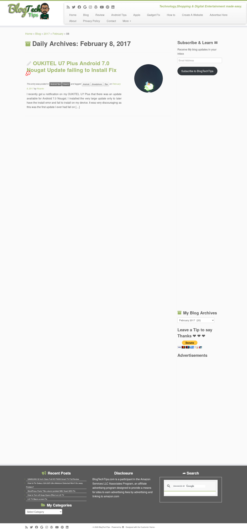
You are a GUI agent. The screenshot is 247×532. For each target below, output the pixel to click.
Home (72, 15)
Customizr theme (148, 527)
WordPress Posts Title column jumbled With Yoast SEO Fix (51, 491)
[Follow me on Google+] (86, 6)
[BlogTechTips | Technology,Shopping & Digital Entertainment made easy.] (28, 11)
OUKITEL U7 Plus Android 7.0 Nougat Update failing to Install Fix (72, 66)
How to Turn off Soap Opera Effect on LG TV (46, 495)
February (58, 34)
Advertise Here (219, 15)
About (72, 21)
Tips (106, 84)
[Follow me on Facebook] (80, 6)
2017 (47, 34)
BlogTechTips (104, 527)
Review (100, 15)
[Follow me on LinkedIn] (114, 6)
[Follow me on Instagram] (91, 6)
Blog (86, 15)
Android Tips (119, 15)
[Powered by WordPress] (123, 526)
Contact (111, 21)
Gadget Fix (153, 15)
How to (171, 15)
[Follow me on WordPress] (97, 6)
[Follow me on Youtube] (103, 6)
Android (86, 84)
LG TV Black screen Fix (37, 499)
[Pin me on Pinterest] (108, 6)
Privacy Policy (91, 21)
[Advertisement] (199, 193)
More (126, 21)
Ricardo (40, 88)
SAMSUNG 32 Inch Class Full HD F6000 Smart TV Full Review (53, 479)
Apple (136, 15)
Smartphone (97, 84)
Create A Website (192, 15)
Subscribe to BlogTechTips (197, 71)
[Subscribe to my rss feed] (69, 6)
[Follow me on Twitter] (75, 6)
